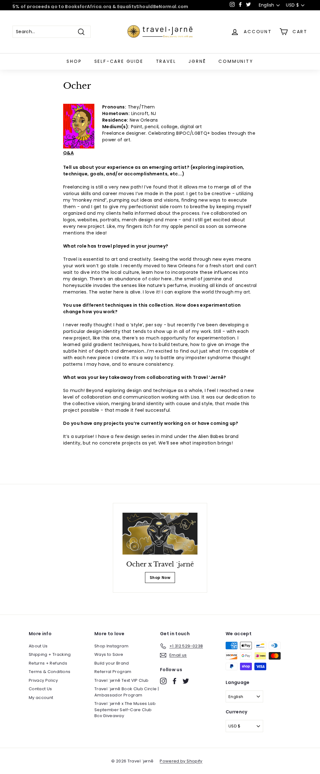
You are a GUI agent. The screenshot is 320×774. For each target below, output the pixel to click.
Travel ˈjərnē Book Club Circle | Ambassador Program (126, 692)
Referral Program (113, 672)
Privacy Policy (43, 680)
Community (235, 61)
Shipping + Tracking (50, 654)
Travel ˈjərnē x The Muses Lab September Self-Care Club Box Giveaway (125, 710)
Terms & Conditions (49, 672)
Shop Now (160, 577)
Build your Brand (111, 663)
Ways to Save (108, 654)
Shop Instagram (111, 646)
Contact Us (40, 689)
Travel (166, 61)
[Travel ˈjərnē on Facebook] (174, 681)
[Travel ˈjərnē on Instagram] (163, 681)
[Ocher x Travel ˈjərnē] (159, 534)
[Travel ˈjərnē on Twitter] (185, 681)
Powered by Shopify (181, 761)
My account (41, 698)
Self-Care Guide (118, 61)
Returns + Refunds (48, 663)
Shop (74, 61)
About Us (38, 646)
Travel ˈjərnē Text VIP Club (121, 680)
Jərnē (197, 61)
